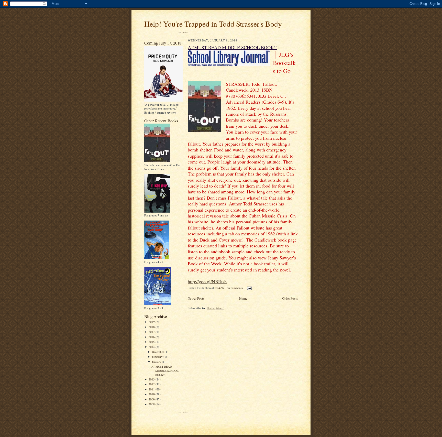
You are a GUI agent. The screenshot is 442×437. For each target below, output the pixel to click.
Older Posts (290, 298)
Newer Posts (196, 298)
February (157, 356)
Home (243, 298)
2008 (152, 404)
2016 (152, 337)
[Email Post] (249, 288)
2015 (152, 342)
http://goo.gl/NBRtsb (207, 281)
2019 (152, 322)
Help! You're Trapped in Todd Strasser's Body (213, 24)
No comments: (235, 288)
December (158, 352)
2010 (152, 394)
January (157, 362)
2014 (152, 347)
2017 (152, 332)
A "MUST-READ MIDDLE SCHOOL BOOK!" (165, 370)
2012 (152, 384)
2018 (152, 327)
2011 (152, 389)
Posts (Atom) (215, 308)
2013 (152, 379)
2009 (152, 399)
